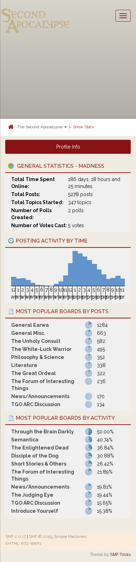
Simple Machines (70, 536)
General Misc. (28, 333)
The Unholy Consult (35, 341)
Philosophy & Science (37, 357)
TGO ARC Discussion (35, 404)
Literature (24, 365)
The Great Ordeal (33, 373)
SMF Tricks (120, 554)
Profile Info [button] (68, 147)
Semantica (24, 439)
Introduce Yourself (34, 511)
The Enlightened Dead (40, 448)
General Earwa (30, 325)
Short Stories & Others (38, 464)
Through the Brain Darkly (42, 431)
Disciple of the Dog (35, 456)
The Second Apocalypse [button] (40, 126)
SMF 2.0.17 (15, 536)
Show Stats (83, 126)
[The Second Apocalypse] (35, 15)
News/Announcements (40, 396)
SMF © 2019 (40, 536)
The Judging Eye (32, 495)
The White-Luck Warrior (41, 349)
